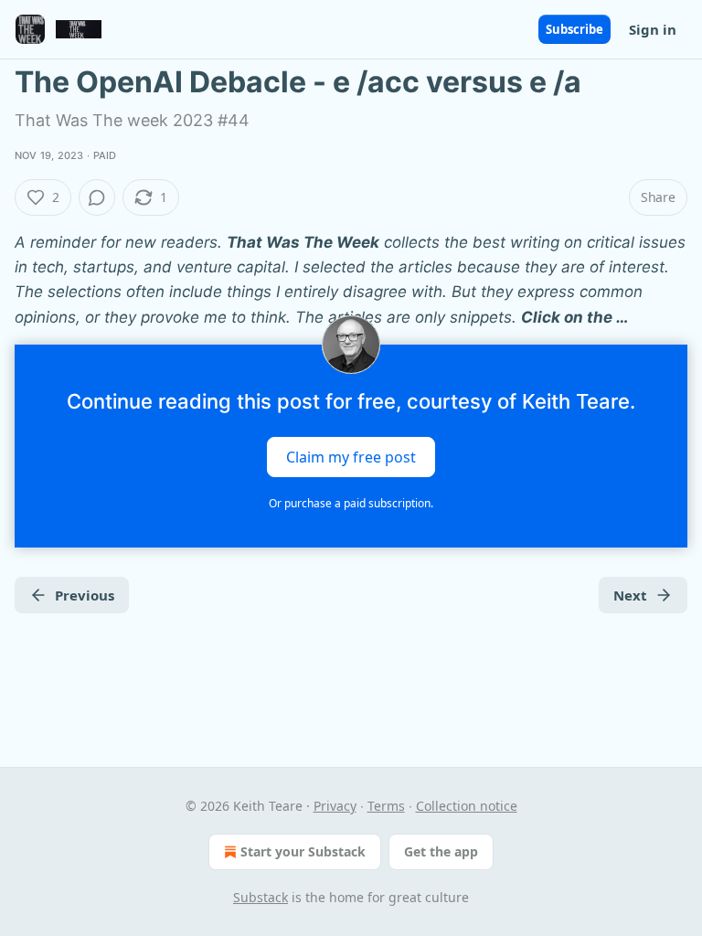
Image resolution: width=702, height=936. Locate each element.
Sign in (652, 29)
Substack (260, 897)
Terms (386, 805)
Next (630, 595)
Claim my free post (351, 456)
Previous (84, 595)
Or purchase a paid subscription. (351, 503)
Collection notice (466, 805)
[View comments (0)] (97, 197)
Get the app (441, 851)
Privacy (335, 805)
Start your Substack (303, 851)
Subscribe (574, 29)
